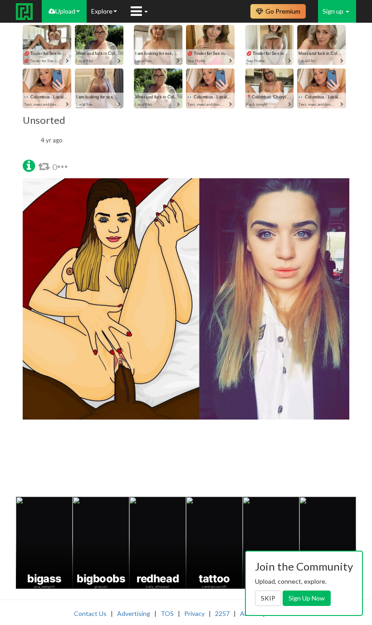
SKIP (268, 598)
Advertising (133, 613)
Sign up (334, 11)
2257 (222, 613)
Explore (102, 11)
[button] (29, 165)
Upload (65, 11)
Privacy (194, 613)
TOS (167, 613)
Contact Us (90, 613)
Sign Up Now (307, 598)
